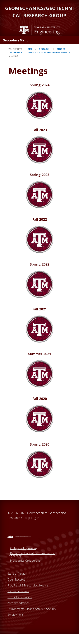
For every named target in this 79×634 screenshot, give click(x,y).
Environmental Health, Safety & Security (31, 609)
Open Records (16, 579)
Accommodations (18, 603)
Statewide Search (18, 591)
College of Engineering (23, 548)
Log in (35, 518)
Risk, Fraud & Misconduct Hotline (27, 585)
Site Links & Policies (19, 597)
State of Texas (16, 573)
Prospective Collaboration (26, 560)
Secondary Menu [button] (15, 40)
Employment (15, 614)
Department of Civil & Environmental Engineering (31, 554)
